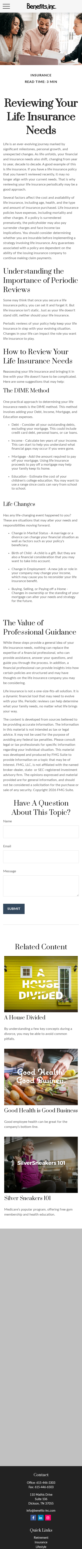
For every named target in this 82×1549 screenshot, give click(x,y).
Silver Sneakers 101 (27, 1198)
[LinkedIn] (41, 1517)
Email (7, 846)
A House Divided (24, 1017)
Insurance (41, 1542)
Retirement (41, 1537)
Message (9, 871)
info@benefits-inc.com (41, 1510)
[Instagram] (48, 1517)
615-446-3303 (45, 1482)
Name (7, 821)
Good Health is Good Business (41, 1110)
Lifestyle (41, 1547)
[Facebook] (33, 1517)
